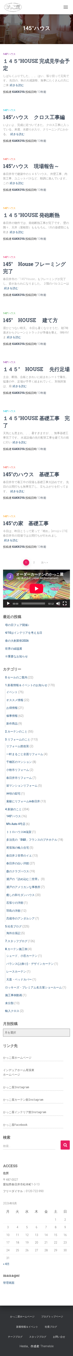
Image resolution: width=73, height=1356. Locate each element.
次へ (43, 562)
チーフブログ (15, 1336)
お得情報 (12, 707)
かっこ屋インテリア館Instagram (24, 1112)
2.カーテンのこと (16, 731)
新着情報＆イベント (27, 1326)
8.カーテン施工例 (16, 949)
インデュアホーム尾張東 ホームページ (18, 1072)
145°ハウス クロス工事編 (34, 117)
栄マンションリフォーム (22, 785)
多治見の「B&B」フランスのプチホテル (31, 839)
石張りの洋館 (14, 902)
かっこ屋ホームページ (17, 1057)
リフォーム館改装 (17, 746)
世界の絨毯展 (13, 648)
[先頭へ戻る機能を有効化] (65, 1348)
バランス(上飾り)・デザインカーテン (30, 963)
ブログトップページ (52, 1316)
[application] (36, 589)
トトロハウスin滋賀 (18, 832)
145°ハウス (9, 54)
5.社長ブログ (13, 926)
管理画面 (8, 1282)
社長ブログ (51, 1326)
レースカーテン (16, 971)
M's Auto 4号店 (15, 824)
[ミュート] (58, 603)
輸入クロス (12, 1011)
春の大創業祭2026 (17, 640)
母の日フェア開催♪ (17, 625)
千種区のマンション (19, 762)
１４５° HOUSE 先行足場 (36, 369)
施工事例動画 (13, 995)
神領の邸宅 (13, 793)
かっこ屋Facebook (15, 1124)
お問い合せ (59, 1336)
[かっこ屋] (14, 7)
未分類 (9, 1003)
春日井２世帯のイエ (19, 855)
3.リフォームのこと (17, 739)
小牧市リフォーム (17, 769)
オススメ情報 (14, 700)
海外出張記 (13, 933)
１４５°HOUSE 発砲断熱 (31, 215)
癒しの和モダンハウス (20, 895)
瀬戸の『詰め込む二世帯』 (23, 879)
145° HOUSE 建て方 (30, 320)
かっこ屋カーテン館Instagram (23, 1099)
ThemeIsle (47, 1346)
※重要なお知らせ (16, 656)
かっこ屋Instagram (16, 1087)
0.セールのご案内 (16, 677)
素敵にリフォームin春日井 (23, 801)
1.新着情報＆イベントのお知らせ (26, 685)
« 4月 (6, 1264)
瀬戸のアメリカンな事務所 (23, 887)
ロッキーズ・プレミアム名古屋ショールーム (33, 987)
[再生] (8, 603)
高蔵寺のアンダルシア (20, 918)
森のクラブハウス (17, 871)
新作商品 (12, 723)
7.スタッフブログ (16, 941)
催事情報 (12, 715)
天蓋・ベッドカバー (19, 979)
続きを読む (17, 85)
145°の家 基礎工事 (26, 523)
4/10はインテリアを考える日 (23, 632)
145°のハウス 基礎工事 (31, 474)
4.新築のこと (13, 809)
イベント (12, 692)
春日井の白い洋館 (17, 863)
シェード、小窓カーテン (22, 955)
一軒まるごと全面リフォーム (24, 754)
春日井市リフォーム (19, 777)
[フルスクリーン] (65, 603)
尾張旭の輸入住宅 (17, 847)
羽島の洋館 (13, 910)
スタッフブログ (37, 1336)
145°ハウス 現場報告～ (31, 166)
